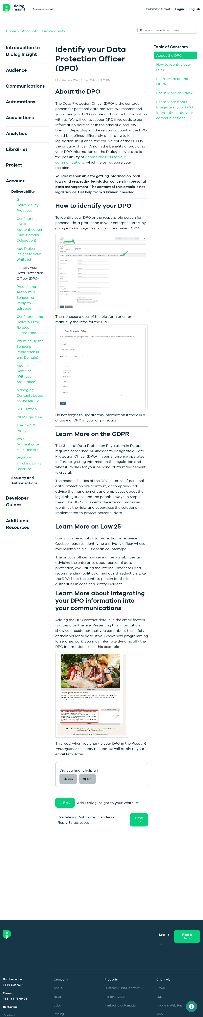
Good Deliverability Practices (28, 205)
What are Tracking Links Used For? (29, 463)
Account (29, 31)
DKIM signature (29, 417)
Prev (66, 802)
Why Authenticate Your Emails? (28, 444)
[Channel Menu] (191, 1006)
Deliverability (53, 31)
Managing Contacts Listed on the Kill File (30, 395)
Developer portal (43, 9)
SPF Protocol (27, 409)
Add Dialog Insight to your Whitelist (29, 254)
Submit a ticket (158, 9)
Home (11, 31)
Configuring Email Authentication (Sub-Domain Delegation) (29, 229)
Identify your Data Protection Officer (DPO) (30, 273)
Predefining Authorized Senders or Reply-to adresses (26, 297)
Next (139, 818)
